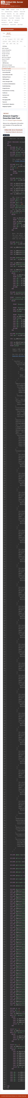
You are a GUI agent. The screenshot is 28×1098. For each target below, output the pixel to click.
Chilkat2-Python (8, 11)
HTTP (18, 39)
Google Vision (5, 55)
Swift (9, 20)
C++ (3, 11)
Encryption (10, 39)
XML (14, 43)
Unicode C (17, 20)
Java (17, 13)
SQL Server (4, 20)
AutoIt (17, 9)
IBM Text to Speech (6, 57)
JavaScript (22, 13)
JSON (9, 41)
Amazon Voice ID (6, 51)
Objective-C (9, 15)
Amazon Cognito (7, 68)
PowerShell (11, 18)
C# (23, 9)
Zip (17, 43)
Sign (7, 43)
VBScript (16, 22)
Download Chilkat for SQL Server (14, 132)
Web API (8, 33)
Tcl (12, 20)
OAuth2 (13, 41)
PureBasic (18, 18)
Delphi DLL (9, 13)
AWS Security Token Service (8, 66)
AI (3, 39)
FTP (15, 39)
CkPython (16, 11)
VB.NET (10, 22)
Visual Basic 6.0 (5, 24)
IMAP (22, 39)
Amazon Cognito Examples (15, 120)
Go (14, 13)
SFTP (4, 43)
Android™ (13, 9)
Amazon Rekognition (6, 50)
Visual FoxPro (13, 24)
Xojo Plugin (20, 24)
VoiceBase (4, 60)
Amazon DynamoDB (6, 70)
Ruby (23, 18)
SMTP (11, 43)
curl (6, 39)
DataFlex (3, 13)
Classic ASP (22, 11)
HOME (7, 9)
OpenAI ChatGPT (6, 59)
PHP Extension (16, 15)
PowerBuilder (5, 18)
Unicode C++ (5, 22)
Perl (22, 15)
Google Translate (6, 53)
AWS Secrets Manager (7, 65)
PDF (18, 41)
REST (21, 41)
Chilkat (3, 9)
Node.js (3, 15)
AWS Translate (5, 48)
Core (4, 33)
